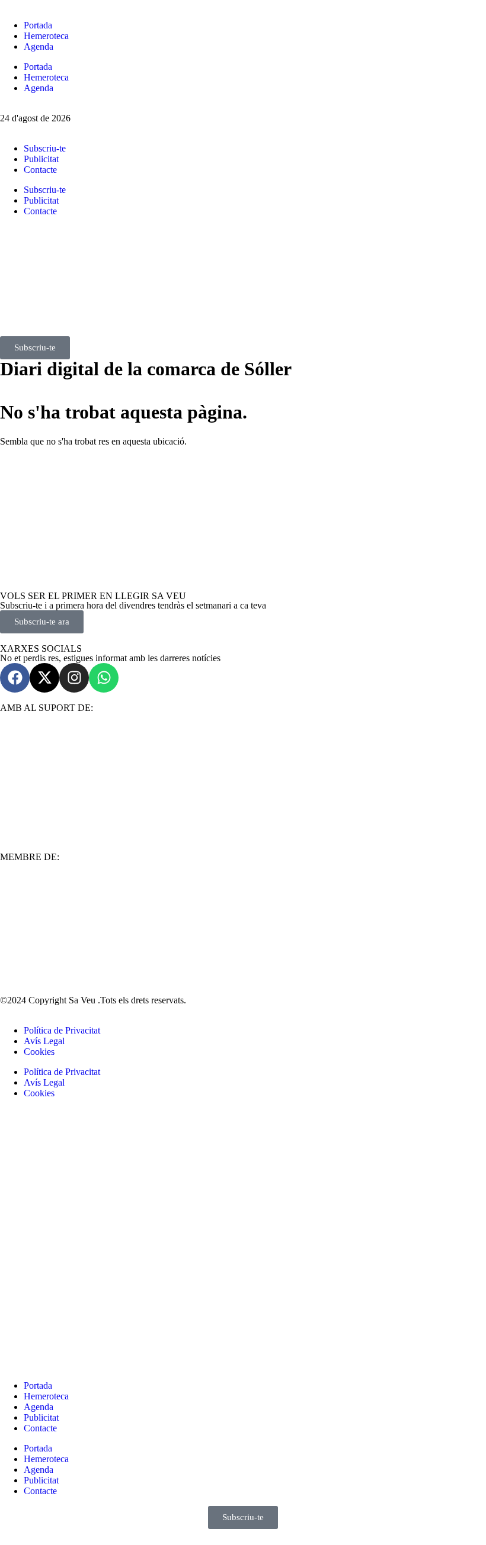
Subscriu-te (45, 148)
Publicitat (41, 159)
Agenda (38, 46)
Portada (38, 25)
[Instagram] (74, 678)
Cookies (39, 1052)
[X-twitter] (44, 678)
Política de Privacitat (62, 1030)
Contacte (40, 170)
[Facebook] (15, 678)
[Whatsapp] (104, 678)
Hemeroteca (46, 36)
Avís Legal (44, 1041)
